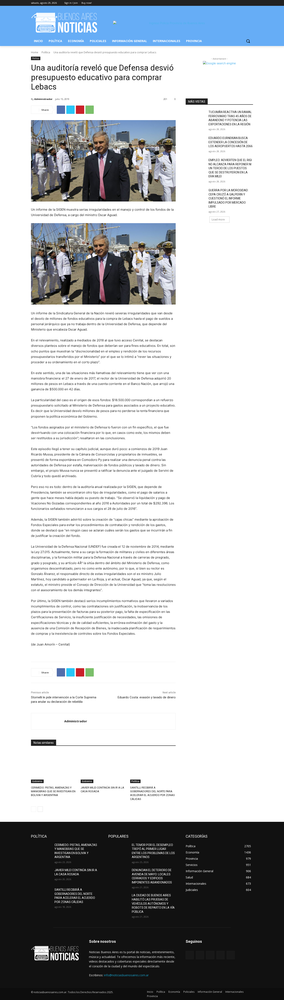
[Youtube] (250, 3)
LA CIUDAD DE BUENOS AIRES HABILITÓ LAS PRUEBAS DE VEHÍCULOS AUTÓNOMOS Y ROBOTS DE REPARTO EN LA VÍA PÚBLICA (153, 903)
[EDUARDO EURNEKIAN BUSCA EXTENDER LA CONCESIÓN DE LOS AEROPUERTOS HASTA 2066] (196, 143)
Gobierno (37, 781)
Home (34, 52)
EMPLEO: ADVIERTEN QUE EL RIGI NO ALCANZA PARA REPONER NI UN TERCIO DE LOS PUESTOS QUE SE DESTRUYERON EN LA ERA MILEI (230, 168)
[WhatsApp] (89, 110)
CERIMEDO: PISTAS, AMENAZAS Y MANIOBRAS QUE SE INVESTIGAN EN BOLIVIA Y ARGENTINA (53, 791)
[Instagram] (233, 3)
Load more (218, 219)
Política (46, 52)
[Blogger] (190, 955)
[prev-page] (33, 809)
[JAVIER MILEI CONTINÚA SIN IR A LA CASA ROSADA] (103, 767)
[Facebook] (227, 3)
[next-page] (40, 809)
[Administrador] (48, 721)
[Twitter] (239, 3)
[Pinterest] (80, 110)
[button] (248, 41)
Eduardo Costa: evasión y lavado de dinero (147, 697)
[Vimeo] (244, 3)
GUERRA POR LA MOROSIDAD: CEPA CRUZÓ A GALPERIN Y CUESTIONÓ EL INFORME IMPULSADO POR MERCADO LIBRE (228, 198)
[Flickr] (210, 955)
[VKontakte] (231, 955)
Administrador (43, 99)
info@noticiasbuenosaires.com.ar (126, 975)
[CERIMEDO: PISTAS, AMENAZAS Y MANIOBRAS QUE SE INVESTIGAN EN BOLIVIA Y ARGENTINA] (54, 767)
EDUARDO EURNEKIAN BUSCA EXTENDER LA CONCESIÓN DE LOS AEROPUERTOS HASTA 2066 (231, 142)
